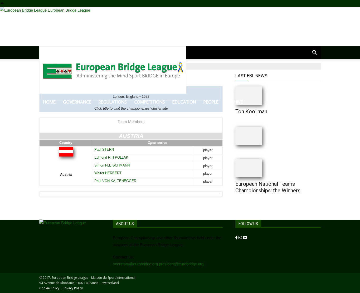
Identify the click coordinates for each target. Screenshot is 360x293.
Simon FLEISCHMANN (112, 165)
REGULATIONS (113, 102)
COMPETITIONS (149, 102)
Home (49, 102)
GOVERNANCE (77, 102)
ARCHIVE (234, 102)
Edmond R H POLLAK (111, 157)
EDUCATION (184, 102)
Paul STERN (104, 150)
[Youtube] (245, 238)
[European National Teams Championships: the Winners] (259, 168)
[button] (314, 53)
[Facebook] (237, 238)
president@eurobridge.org (181, 264)
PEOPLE (210, 102)
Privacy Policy (73, 288)
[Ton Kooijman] (259, 95)
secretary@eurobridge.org (135, 264)
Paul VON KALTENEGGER (115, 181)
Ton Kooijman (251, 111)
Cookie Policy (49, 288)
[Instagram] (241, 238)
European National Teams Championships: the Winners (267, 187)
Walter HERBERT (107, 173)
